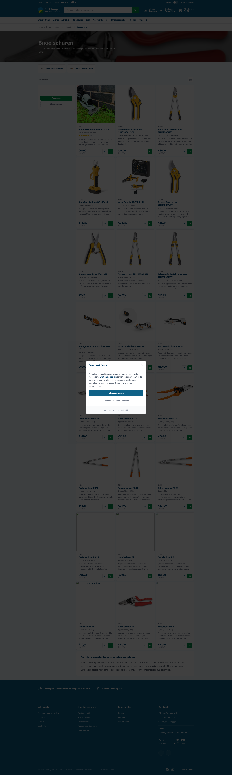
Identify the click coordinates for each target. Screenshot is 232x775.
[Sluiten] (141, 365)
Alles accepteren (116, 393)
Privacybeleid (109, 410)
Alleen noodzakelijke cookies (116, 401)
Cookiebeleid (123, 410)
